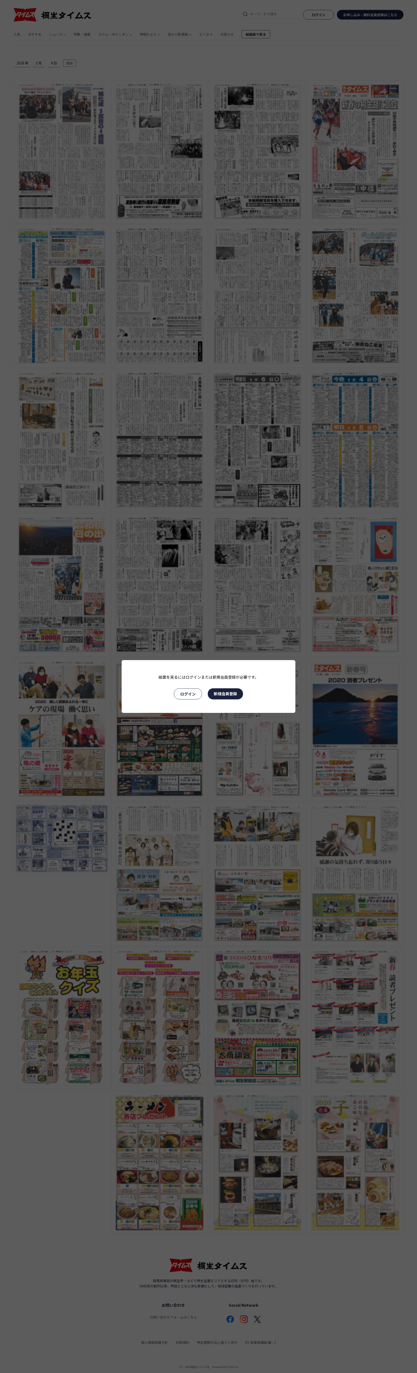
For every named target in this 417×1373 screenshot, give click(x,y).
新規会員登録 (225, 694)
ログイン (188, 694)
